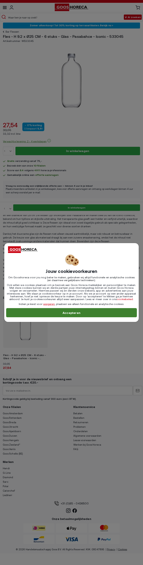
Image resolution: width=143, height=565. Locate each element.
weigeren (49, 304)
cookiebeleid (125, 299)
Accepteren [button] (71, 312)
